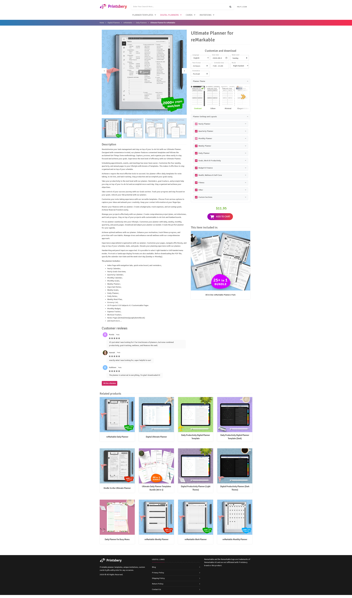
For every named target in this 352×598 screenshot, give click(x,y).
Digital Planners (169, 15)
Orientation (196, 71)
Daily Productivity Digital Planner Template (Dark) (234, 437)
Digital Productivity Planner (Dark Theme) (234, 488)
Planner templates (142, 15)
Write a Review (109, 383)
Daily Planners (141, 23)
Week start (235, 55)
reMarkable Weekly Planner (156, 539)
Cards (189, 15)
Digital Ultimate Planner (156, 437)
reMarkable (127, 23)
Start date (215, 55)
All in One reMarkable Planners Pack (220, 295)
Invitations (205, 15)
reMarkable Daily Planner (117, 437)
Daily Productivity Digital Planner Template (195, 437)
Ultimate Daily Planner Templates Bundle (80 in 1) (156, 488)
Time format (196, 63)
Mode (234, 63)
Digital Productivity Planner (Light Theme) (195, 488)
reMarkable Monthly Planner (234, 539)
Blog (154, 567)
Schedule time (219, 63)
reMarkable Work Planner (196, 539)
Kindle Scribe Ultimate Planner (117, 488)
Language (195, 55)
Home (102, 23)
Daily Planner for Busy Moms (117, 539)
